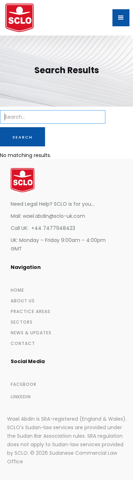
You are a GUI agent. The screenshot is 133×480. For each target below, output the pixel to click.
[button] (120, 17)
